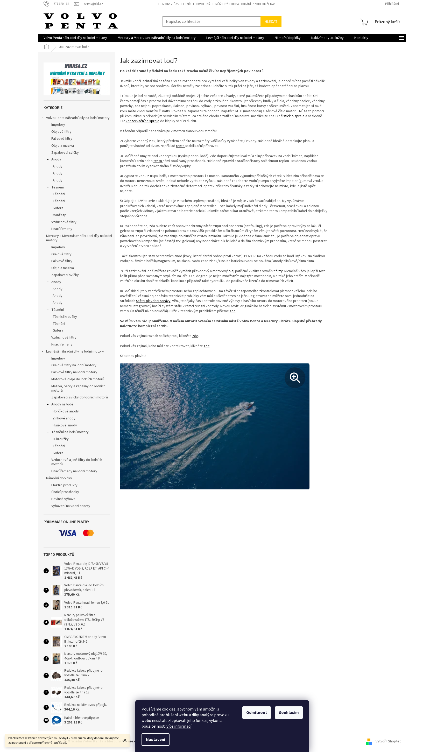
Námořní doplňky (59, 478)
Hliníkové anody (65, 425)
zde (233, 311)
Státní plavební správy (153, 301)
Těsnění (57, 187)
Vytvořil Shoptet (388, 741)
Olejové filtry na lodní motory (73, 365)
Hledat (271, 21)
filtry (279, 271)
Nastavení (155, 739)
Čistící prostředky (65, 492)
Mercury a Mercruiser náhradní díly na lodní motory (79, 238)
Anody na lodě (62, 404)
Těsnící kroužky (65, 316)
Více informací (178, 726)
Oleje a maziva (62, 145)
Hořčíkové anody (66, 411)
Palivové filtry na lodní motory (74, 372)
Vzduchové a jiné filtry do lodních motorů (76, 462)
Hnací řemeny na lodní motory (74, 471)
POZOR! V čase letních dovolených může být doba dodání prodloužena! (216, 4)
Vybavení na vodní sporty (70, 506)
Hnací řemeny (61, 228)
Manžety (59, 215)
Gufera (58, 208)
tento (180, 146)
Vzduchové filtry (63, 222)
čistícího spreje (293, 116)
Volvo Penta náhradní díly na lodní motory (78, 118)
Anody (56, 159)
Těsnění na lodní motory (70, 432)
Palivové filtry (61, 138)
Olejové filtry (61, 131)
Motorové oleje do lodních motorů (77, 379)
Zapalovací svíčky (65, 152)
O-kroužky (61, 439)
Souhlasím (289, 712)
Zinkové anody (64, 418)
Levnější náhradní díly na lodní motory (75, 351)
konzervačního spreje (142, 121)
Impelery (58, 124)
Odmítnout (256, 712)
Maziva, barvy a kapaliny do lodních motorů (78, 388)
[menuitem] (75, 38)
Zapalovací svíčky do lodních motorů (79, 397)
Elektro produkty (64, 485)
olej (232, 271)
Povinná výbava (63, 499)
